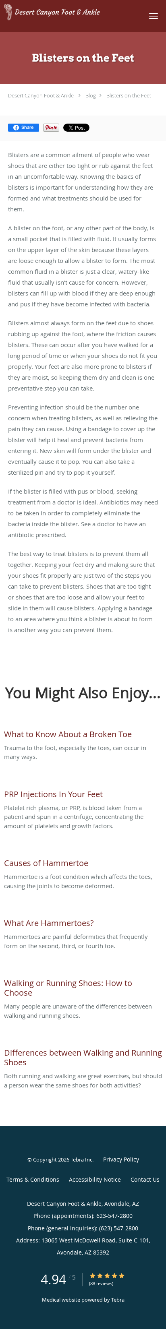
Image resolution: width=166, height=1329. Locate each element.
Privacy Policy (121, 1159)
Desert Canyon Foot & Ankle (41, 95)
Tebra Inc (81, 1159)
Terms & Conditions (32, 1179)
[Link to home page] (69, 12)
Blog (90, 95)
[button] (153, 16)
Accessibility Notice (95, 1179)
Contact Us (145, 1179)
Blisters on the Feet (128, 95)
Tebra (117, 1299)
